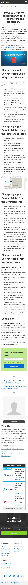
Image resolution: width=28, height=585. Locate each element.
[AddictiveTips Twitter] (10, 576)
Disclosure (4, 582)
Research (18, 543)
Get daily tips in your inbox (13, 354)
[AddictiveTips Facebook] (5, 576)
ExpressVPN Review (7, 568)
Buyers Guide (18, 547)
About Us (4, 547)
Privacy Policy (14, 582)
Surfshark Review (6, 566)
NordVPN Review (6, 564)
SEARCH (14, 533)
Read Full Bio (14, 422)
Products (5, 560)
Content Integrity (6, 551)
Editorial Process (6, 549)
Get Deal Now (18, 479)
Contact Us (4, 555)
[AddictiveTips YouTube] (14, 576)
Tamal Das (6, 25)
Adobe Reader (10, 47)
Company (5, 543)
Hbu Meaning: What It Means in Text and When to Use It (13, 455)
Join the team (5, 553)
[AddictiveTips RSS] (18, 576)
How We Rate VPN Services (13, 508)
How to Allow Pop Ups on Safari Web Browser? (12, 450)
